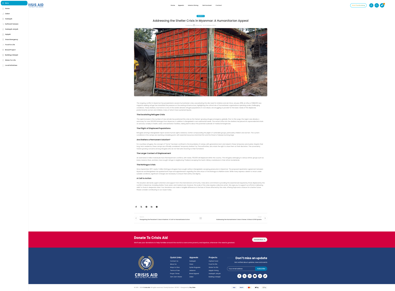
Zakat (191, 277)
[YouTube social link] (255, 276)
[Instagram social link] (250, 276)
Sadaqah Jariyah (215, 274)
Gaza (191, 264)
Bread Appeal (194, 274)
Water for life (213, 267)
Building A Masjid (214, 277)
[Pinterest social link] (146, 207)
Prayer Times (174, 274)
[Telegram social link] (157, 207)
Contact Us (174, 261)
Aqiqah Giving (214, 270)
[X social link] (141, 207)
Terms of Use (175, 270)
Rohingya (201, 16)
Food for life (213, 264)
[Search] (376, 5)
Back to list (201, 218)
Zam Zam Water (176, 277)
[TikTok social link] (265, 276)
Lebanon (192, 270)
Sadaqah (192, 261)
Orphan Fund (213, 261)
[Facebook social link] (136, 207)
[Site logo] (30, 5)
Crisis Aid (199, 25)
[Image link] (146, 267)
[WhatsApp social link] (260, 276)
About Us (173, 264)
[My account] (371, 5)
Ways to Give (175, 267)
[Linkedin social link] (152, 207)
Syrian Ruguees (194, 267)
